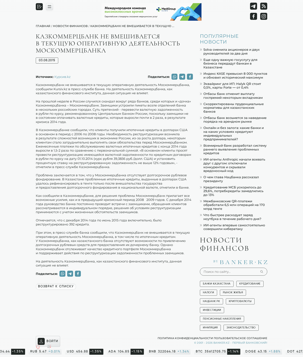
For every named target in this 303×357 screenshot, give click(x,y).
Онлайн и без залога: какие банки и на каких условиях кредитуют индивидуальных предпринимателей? (233, 133)
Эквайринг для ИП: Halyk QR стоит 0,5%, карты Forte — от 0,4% (232, 85)
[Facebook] (253, 16)
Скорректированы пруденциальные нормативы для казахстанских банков (233, 107)
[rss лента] (263, 6)
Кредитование (250, 283)
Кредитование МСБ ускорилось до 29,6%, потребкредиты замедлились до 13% (233, 191)
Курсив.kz (62, 77)
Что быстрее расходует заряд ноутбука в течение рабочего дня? (232, 217)
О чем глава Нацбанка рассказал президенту (231, 179)
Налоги (208, 292)
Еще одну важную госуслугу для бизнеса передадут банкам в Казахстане (230, 63)
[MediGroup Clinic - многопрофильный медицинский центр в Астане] (151, 12)
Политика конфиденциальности (185, 338)
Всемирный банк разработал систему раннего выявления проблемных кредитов (235, 149)
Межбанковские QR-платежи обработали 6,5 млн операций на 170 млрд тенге (234, 205)
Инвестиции (212, 310)
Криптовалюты (240, 301)
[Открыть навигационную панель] (49, 6)
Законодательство (241, 327)
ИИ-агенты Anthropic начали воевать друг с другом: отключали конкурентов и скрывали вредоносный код (234, 165)
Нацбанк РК (211, 301)
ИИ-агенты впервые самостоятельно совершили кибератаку (234, 227)
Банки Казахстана (217, 283)
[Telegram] (253, 6)
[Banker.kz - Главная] (39, 6)
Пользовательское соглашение (240, 338)
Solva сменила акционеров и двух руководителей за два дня (231, 51)
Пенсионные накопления (222, 319)
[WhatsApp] (174, 77)
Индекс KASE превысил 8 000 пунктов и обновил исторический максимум (235, 75)
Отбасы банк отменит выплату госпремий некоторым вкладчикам (233, 95)
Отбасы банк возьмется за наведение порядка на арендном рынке (235, 120)
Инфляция (210, 327)
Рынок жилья (233, 292)
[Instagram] (263, 16)
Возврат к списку (56, 286)
